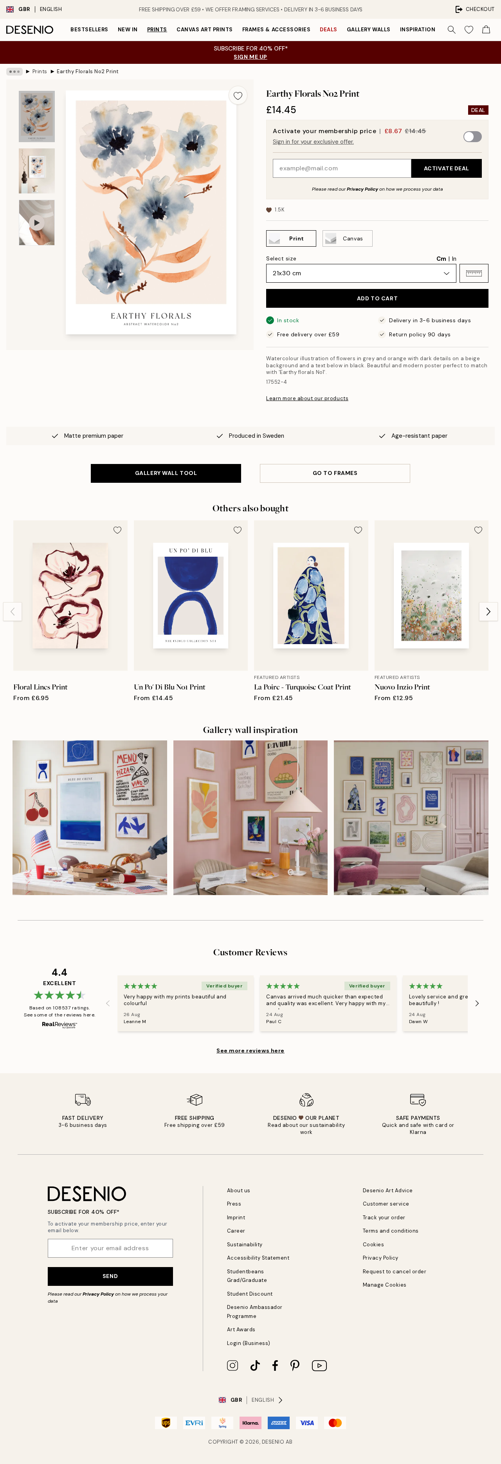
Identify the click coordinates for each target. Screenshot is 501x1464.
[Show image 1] (37, 116)
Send (110, 1276)
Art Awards (241, 1329)
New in (128, 29)
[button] (474, 273)
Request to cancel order (395, 1271)
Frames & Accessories (276, 29)
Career (236, 1231)
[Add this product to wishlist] (238, 95)
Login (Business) (248, 1343)
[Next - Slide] (488, 611)
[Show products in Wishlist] (469, 29)
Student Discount (250, 1294)
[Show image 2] (37, 170)
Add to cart (377, 298)
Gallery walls (369, 29)
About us (238, 1190)
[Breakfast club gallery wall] (250, 817)
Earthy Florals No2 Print (88, 71)
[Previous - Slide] (12, 611)
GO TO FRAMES (335, 473)
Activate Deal (446, 168)
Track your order (384, 1217)
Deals (328, 29)
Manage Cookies (385, 1285)
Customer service (386, 1203)
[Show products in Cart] (486, 29)
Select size (281, 258)
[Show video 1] (37, 223)
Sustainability (245, 1244)
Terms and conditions (391, 1231)
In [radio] (454, 259)
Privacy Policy (362, 189)
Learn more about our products (307, 398)
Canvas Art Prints (205, 29)
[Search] (451, 30)
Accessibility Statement (258, 1258)
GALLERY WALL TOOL (166, 473)
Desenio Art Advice (388, 1190)
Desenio (273, 1442)
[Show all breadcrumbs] (14, 72)
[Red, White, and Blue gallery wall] (90, 817)
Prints (157, 29)
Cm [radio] (441, 259)
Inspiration (418, 29)
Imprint (236, 1217)
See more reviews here (250, 1050)
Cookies (373, 1244)
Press (234, 1203)
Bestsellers (89, 29)
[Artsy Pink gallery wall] (411, 817)
